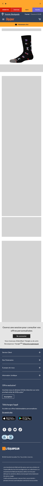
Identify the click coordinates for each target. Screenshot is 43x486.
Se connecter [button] (21, 336)
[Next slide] (40, 4)
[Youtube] (15, 429)
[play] (6, 3)
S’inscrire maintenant (31, 344)
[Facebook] (4, 429)
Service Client (7, 352)
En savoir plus (7, 412)
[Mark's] (27, 10)
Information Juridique (9, 375)
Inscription (8, 397)
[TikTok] (20, 429)
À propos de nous (8, 368)
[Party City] (37, 10)
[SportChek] (16, 10)
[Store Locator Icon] (2, 14)
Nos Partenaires (7, 360)
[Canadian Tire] (5, 10)
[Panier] (39, 19)
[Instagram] (9, 429)
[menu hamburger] (3, 19)
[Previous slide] (3, 4)
